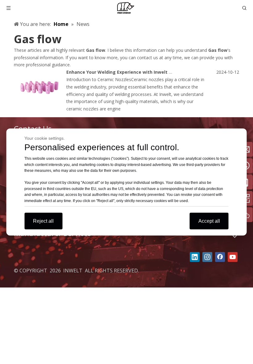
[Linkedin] (195, 257)
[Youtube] (233, 257)
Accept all (209, 221)
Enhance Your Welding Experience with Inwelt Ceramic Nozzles (136, 72)
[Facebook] (220, 257)
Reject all (43, 221)
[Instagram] (207, 257)
